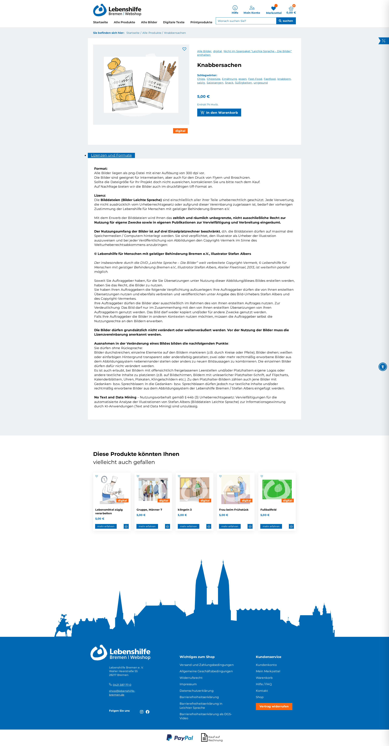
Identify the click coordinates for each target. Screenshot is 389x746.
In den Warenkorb (222, 113)
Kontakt (262, 690)
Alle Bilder (149, 22)
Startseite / (133, 32)
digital (180, 131)
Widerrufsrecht (191, 678)
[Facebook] (147, 711)
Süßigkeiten (243, 82)
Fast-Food (255, 78)
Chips (201, 78)
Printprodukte (201, 22)
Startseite (100, 22)
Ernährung (229, 78)
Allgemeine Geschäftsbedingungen (206, 671)
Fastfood (270, 78)
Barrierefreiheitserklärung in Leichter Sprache (201, 706)
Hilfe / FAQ (264, 684)
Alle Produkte (124, 22)
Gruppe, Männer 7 (149, 509)
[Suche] (286, 20)
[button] (184, 49)
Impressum (188, 684)
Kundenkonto (266, 665)
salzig (201, 82)
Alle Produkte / (152, 32)
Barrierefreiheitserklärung (199, 697)
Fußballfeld (268, 509)
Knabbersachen (175, 32)
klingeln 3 (185, 509)
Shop (260, 697)
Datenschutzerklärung (196, 690)
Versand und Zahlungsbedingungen (207, 665)
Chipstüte (213, 78)
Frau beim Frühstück (234, 509)
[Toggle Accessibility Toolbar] (383, 367)
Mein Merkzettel (268, 671)
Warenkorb (264, 678)
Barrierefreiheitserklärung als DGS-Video (206, 716)
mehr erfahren (105, 526)
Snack (229, 82)
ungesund (261, 82)
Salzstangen (215, 82)
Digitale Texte (173, 22)
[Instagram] (141, 711)
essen (243, 78)
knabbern (284, 78)
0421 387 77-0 (122, 684)
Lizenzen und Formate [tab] (111, 155)
